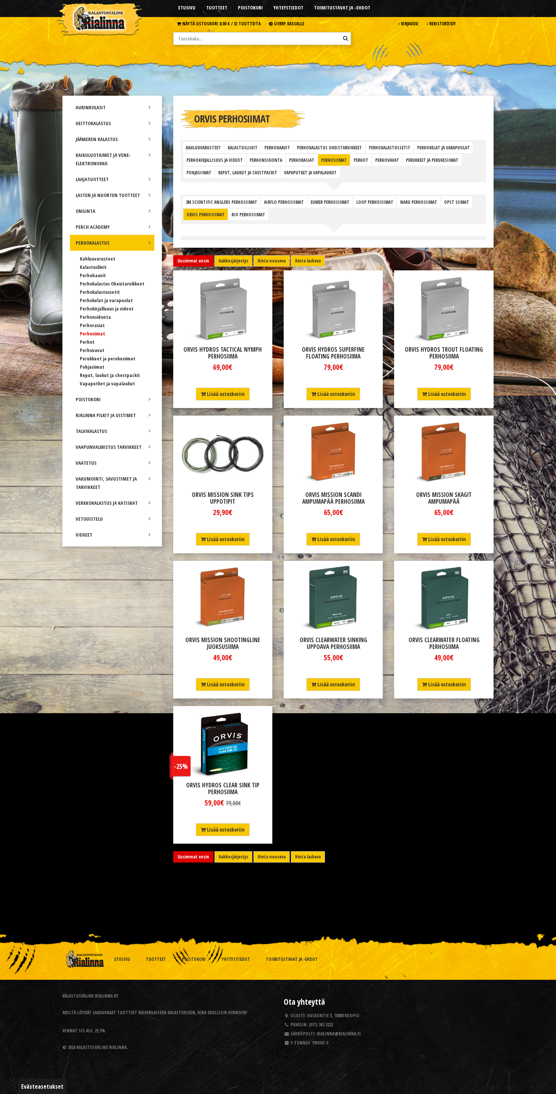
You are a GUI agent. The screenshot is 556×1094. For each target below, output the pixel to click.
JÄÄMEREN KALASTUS (97, 139)
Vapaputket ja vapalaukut (107, 383)
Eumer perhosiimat (330, 202)
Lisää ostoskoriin (225, 393)
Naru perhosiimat (418, 202)
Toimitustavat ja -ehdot (342, 7)
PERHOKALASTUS (92, 242)
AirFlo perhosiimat (284, 202)
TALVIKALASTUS (91, 431)
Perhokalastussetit (100, 292)
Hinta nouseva (272, 261)
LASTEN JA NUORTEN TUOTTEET (108, 195)
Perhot (87, 341)
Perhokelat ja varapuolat (106, 300)
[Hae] (346, 38)
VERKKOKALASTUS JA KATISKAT (107, 503)
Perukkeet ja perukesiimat (107, 358)
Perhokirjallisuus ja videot (107, 308)
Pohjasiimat (92, 366)
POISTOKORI (88, 399)
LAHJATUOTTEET (92, 179)
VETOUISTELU (89, 518)
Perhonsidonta (95, 316)
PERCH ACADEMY (93, 226)
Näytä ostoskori (221, 23)
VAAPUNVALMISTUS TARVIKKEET (108, 447)
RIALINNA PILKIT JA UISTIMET (106, 415)
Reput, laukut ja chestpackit (110, 375)
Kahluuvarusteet (97, 258)
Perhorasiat (92, 325)
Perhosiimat (92, 333)
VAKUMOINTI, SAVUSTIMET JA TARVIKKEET (106, 482)
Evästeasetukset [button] (42, 1086)
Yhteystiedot (288, 7)
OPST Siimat (456, 202)
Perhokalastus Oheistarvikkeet (112, 283)
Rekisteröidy (442, 23)
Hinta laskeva (308, 261)
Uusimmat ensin (193, 261)
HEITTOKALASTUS (93, 123)
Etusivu (187, 7)
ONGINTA (85, 211)
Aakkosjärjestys (233, 261)
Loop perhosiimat (374, 202)
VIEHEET (84, 534)
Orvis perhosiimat (205, 214)
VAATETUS (86, 462)
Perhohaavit (93, 275)
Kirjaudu (409, 23)
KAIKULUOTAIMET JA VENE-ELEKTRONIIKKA (103, 159)
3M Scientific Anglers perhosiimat (221, 202)
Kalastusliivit (93, 267)
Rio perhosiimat (248, 214)
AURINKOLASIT (91, 107)
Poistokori (250, 7)
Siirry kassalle (288, 23)
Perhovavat (92, 350)
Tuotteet (216, 7)
